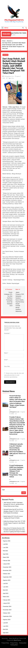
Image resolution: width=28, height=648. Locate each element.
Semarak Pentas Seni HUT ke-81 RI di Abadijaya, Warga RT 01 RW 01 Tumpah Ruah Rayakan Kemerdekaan (13, 511)
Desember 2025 (7, 567)
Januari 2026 (6, 564)
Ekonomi (5, 55)
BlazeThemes (17, 640)
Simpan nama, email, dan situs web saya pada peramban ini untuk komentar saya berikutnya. (14, 375)
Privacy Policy (5, 643)
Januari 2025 (6, 603)
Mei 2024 (5, 629)
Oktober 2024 (6, 613)
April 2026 (5, 554)
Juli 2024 (5, 623)
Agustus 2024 (6, 619)
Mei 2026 (5, 550)
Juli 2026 (5, 544)
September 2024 (7, 616)
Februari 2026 (6, 560)
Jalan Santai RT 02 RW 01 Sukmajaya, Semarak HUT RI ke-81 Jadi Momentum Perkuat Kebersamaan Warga (14, 504)
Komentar (7, 333)
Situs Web (7, 366)
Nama (6, 353)
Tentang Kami (22, 643)
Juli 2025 (5, 583)
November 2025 (7, 570)
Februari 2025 (6, 600)
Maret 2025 (6, 596)
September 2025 (7, 577)
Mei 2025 (5, 590)
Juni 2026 (5, 547)
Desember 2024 (7, 606)
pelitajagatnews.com (9, 76)
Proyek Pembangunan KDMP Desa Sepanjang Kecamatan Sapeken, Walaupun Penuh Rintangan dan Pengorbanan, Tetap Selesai (16, 471)
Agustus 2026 (6, 541)
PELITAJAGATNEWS (14, 20)
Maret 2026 (6, 557)
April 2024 (5, 632)
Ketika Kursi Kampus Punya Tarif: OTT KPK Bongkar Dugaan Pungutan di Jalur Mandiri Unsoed (14, 523)
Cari (3, 490)
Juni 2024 (5, 626)
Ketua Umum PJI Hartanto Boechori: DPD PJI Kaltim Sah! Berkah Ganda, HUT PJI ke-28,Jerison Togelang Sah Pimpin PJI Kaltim (14, 529)
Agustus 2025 (6, 580)
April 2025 (5, 593)
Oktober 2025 (6, 573)
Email (6, 359)
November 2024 (7, 609)
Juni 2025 (5, 587)
